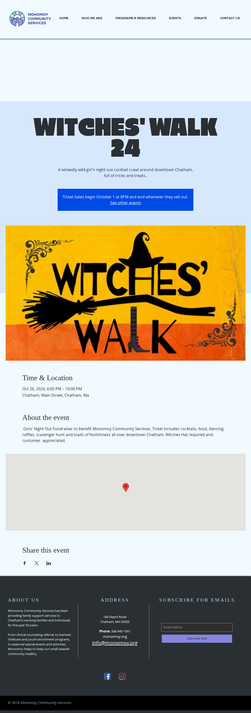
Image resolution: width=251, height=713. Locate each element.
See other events (125, 202)
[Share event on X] (36, 563)
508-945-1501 (120, 631)
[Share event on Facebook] (24, 563)
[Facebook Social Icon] (107, 676)
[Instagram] (122, 676)
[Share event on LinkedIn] (48, 563)
